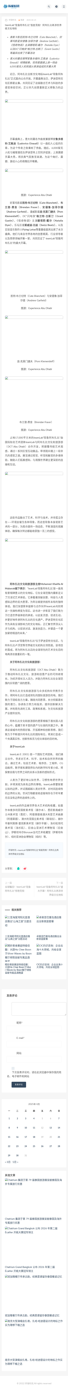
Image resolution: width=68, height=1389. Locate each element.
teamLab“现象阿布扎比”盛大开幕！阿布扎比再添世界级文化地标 (49, 891)
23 (17, 1146)
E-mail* (20, 1038)
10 (26, 1128)
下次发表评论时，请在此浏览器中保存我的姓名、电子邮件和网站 (34, 1074)
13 (51, 1128)
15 (9, 1137)
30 (17, 1156)
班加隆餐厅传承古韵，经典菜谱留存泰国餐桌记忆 (32, 1315)
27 (51, 1146)
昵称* (19, 1023)
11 (34, 1128)
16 (17, 1137)
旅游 (22, 20)
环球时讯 (12, 850)
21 (59, 1137)
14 (59, 1128)
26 (42, 1146)
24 (26, 1146)
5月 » (15, 1162)
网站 (19, 1053)
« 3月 (8, 1162)
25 (34, 1146)
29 (9, 1156)
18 (34, 1137)
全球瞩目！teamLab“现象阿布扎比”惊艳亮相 (18, 889)
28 (59, 1146)
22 (9, 1146)
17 (26, 1137)
